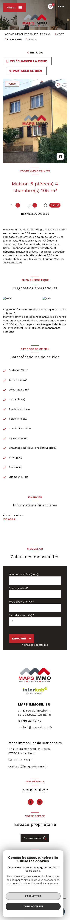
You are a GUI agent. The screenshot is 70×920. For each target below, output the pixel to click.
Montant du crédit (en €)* (24, 574)
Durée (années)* (18, 588)
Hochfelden (14, 39)
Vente (60, 34)
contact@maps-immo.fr (35, 727)
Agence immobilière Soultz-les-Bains (28, 34)
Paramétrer (33, 896)
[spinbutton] (35, 621)
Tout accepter (33, 906)
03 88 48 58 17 (30, 721)
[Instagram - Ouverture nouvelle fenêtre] (40, 802)
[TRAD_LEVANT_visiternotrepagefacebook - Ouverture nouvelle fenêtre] (31, 802)
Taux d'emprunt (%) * (21, 615)
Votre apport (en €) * (21, 601)
